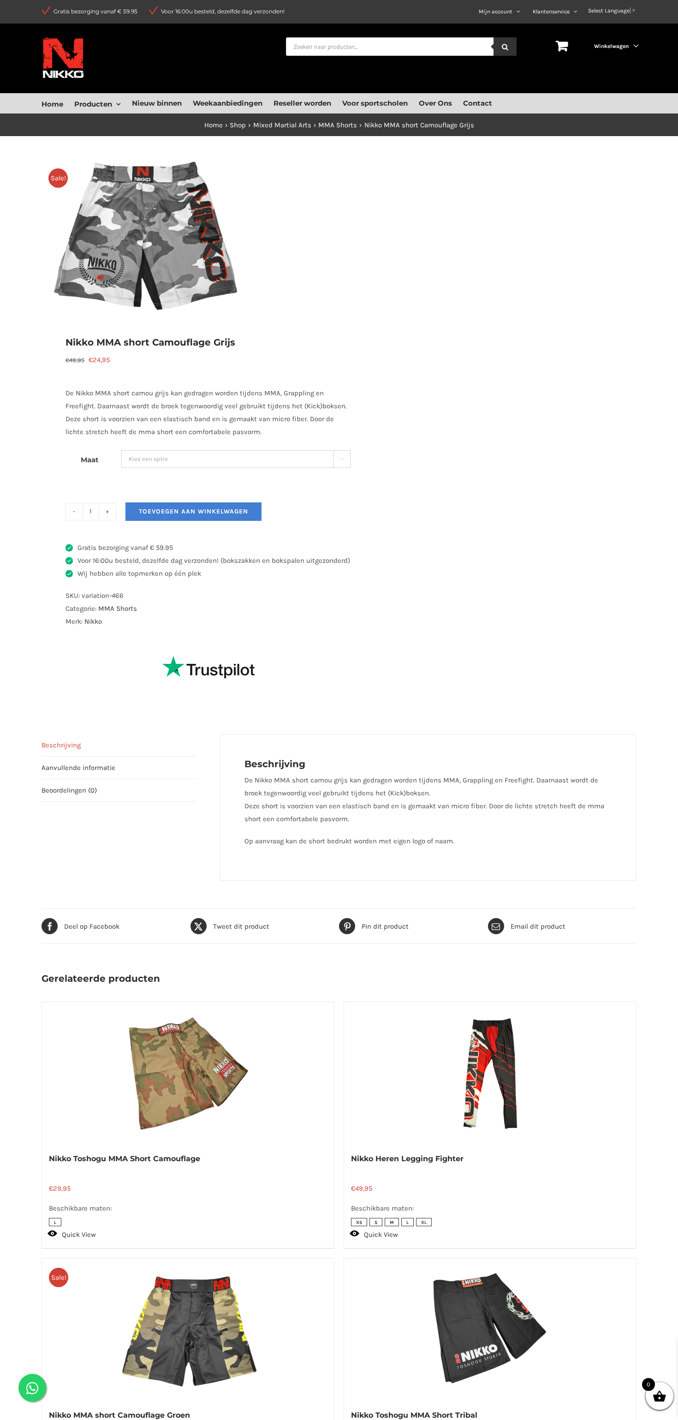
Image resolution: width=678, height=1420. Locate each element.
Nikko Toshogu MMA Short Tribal (414, 1415)
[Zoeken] (505, 46)
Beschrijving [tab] (61, 745)
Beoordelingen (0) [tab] (69, 790)
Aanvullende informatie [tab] (78, 768)
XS (359, 1222)
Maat (90, 459)
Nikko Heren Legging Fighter (407, 1158)
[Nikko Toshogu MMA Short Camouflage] (188, 1073)
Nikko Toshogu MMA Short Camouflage (124, 1158)
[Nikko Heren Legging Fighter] (490, 1073)
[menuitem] (58, 103)
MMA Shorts (117, 608)
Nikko (93, 621)
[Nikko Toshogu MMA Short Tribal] (490, 1330)
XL (424, 1222)
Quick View (79, 1234)
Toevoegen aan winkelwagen (193, 511)
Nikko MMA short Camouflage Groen (119, 1415)
